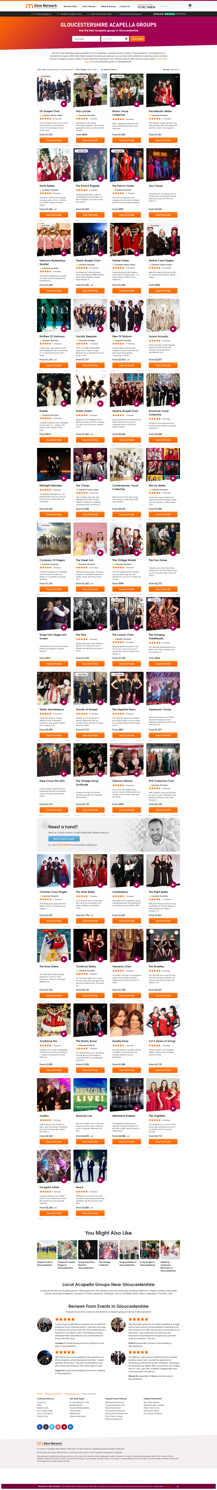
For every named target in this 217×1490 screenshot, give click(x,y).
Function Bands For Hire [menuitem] (79, 1402)
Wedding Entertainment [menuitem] (114, 1402)
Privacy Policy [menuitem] (42, 1416)
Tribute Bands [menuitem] (75, 1410)
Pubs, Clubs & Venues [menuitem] (114, 1416)
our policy (167, 1486)
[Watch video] (64, 103)
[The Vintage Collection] (108, 1249)
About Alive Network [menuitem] (152, 1402)
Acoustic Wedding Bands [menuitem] (79, 1408)
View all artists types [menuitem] (78, 1416)
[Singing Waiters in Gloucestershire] (129, 1249)
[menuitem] (71, 6)
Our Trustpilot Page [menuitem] (44, 1410)
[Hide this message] (177, 1486)
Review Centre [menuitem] (43, 1408)
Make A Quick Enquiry (64, 838)
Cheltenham (142, 1290)
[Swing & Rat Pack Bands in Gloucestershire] (88, 1249)
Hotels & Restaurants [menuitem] (113, 1419)
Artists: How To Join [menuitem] (151, 1408)
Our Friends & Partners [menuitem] (153, 1413)
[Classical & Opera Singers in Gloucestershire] (67, 1249)
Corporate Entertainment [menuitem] (115, 1405)
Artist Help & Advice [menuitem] (151, 1410)
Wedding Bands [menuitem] (76, 1405)
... (50, 130)
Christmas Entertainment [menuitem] (115, 1410)
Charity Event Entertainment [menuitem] (116, 1413)
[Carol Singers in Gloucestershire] (149, 1249)
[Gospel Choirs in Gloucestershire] (46, 1249)
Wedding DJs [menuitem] (75, 1413)
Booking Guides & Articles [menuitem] (154, 1405)
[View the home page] (41, 6)
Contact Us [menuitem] (41, 1402)
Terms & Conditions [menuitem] (44, 1413)
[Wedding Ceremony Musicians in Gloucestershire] (170, 1249)
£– (86, 69)
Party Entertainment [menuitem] (113, 1408)
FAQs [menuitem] (39, 1405)
